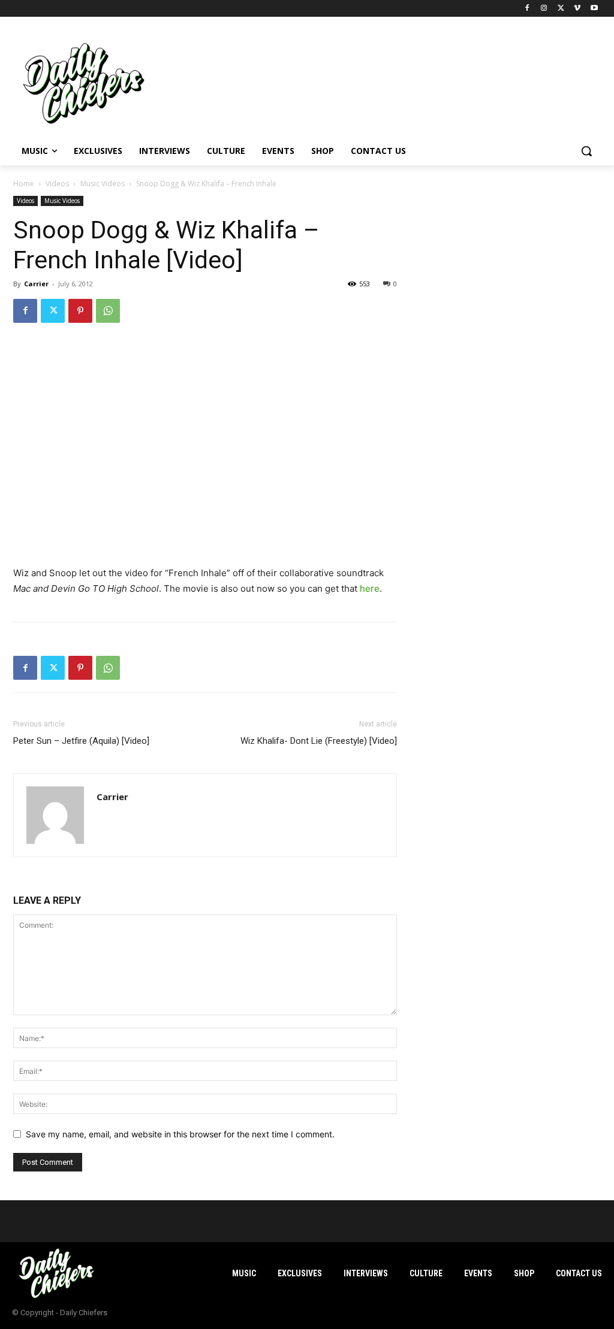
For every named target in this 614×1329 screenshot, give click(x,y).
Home (23, 183)
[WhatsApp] (108, 311)
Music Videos (102, 183)
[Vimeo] (577, 9)
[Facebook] (527, 9)
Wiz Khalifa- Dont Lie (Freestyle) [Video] (318, 740)
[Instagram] (544, 9)
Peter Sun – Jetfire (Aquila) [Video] (81, 740)
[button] (586, 151)
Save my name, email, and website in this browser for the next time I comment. (180, 1134)
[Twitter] (561, 9)
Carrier (36, 283)
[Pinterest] (80, 311)
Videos (57, 183)
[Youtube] (594, 9)
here (370, 588)
